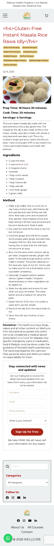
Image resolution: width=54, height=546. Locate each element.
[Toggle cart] (46, 15)
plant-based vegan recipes (15, 60)
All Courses (35, 527)
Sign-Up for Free (27, 431)
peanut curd (22, 164)
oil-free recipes (27, 56)
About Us (17, 527)
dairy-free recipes (11, 47)
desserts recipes (30, 47)
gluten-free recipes (12, 52)
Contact (27, 532)
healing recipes (30, 52)
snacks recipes (10, 65)
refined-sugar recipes (38, 60)
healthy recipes (10, 56)
